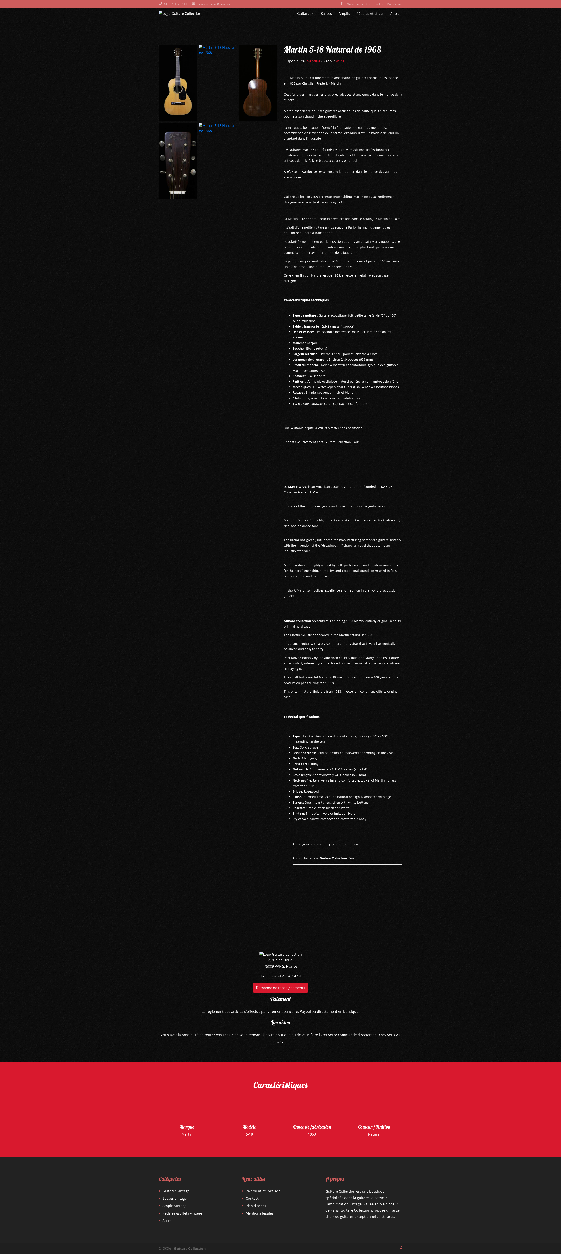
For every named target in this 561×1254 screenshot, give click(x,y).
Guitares (304, 13)
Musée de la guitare (359, 4)
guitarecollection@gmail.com (214, 4)
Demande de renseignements (280, 987)
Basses (326, 13)
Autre (394, 13)
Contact (379, 4)
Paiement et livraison (263, 1191)
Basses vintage (174, 1198)
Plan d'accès (394, 4)
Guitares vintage (176, 1191)
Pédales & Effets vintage (182, 1213)
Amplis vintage (174, 1205)
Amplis (344, 13)
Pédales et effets (370, 13)
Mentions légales (259, 1213)
